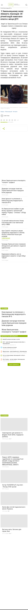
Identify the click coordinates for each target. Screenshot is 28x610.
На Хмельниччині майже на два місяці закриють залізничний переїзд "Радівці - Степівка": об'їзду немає (14, 211)
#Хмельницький (8, 111)
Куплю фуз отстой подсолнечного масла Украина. (13, 508)
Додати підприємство (14, 364)
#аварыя (2, 111)
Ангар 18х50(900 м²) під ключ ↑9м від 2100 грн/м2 (12, 486)
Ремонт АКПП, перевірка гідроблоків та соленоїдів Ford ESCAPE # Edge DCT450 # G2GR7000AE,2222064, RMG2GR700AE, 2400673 (12, 461)
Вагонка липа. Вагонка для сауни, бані (11, 530)
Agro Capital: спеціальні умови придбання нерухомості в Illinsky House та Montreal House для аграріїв (13, 233)
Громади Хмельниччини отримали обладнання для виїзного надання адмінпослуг (14, 246)
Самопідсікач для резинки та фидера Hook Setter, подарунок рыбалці (12, 435)
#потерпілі (15, 111)
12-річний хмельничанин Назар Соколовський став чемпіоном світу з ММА (13, 222)
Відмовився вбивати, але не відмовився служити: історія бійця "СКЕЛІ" (14, 256)
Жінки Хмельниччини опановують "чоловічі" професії (13, 181)
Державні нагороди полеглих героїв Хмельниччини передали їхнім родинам (13, 190)
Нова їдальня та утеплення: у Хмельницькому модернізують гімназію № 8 (12, 200)
